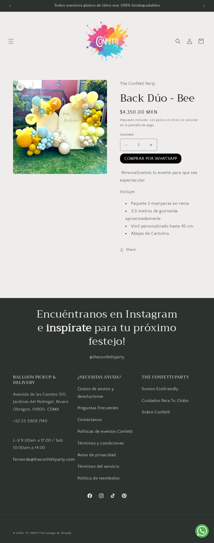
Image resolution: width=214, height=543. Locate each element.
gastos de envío (168, 120)
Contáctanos (90, 419)
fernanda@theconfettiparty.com (44, 459)
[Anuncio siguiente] (204, 5)
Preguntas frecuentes (98, 408)
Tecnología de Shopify (56, 533)
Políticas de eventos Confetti (105, 431)
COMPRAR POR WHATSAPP (150, 158)
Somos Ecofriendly (161, 389)
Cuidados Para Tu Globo (165, 400)
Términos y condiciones (101, 443)
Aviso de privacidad (97, 455)
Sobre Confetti (156, 412)
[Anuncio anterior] (10, 5)
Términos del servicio (99, 466)
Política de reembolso (99, 478)
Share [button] (131, 250)
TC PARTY (33, 533)
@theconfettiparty (107, 357)
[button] (11, 41)
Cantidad (126, 134)
